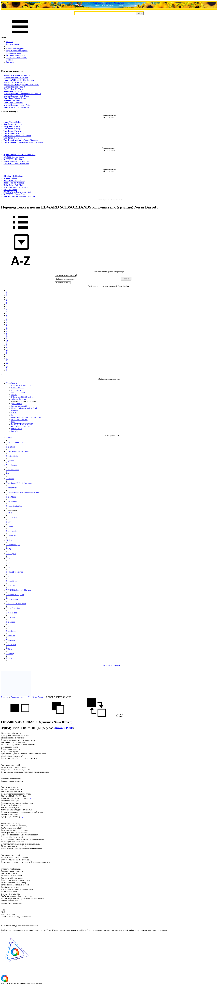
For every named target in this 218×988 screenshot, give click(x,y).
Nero (8, 626)
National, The (11, 613)
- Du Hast (13, 91)
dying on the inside (18, 399)
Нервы (9, 658)
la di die (14, 413)
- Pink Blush (13, 185)
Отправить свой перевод (16, 57)
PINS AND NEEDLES (20, 426)
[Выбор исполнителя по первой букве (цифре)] (20, 269)
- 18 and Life (13, 124)
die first (14, 394)
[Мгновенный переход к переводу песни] (20, 250)
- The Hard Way (19, 80)
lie (12, 415)
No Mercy (10, 654)
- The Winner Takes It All (16, 107)
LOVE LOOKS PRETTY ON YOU (26, 417)
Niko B (9, 513)
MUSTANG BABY (19, 419)
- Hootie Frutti (14, 194)
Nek (7, 563)
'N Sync (9, 540)
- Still (17, 192)
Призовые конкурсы (15, 48)
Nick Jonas (10, 622)
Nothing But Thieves (14, 572)
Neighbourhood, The (14, 442)
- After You (13, 126)
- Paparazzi (13, 103)
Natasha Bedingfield (14, 506)
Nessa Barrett (38, 697)
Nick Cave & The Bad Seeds (17, 451)
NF (7, 474)
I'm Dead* (15, 410)
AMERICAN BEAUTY (21, 385)
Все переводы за (110, 200)
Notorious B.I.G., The (15, 595)
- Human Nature (17, 105)
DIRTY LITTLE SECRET (22, 397)
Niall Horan (11, 631)
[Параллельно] (20, 716)
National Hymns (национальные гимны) (23, 492)
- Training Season (15, 98)
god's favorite (16, 404)
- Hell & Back (16, 187)
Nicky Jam (10, 640)
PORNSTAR (16, 429)
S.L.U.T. (14, 431)
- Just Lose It (13, 100)
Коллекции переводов (15, 55)
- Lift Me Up (13, 133)
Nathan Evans (11, 581)
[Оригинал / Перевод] (97, 716)
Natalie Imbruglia (13, 545)
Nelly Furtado (11, 465)
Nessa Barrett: (11, 383)
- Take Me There (13, 89)
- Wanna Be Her (12, 122)
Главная (9, 42)
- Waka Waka (21, 84)
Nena (8, 567)
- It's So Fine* (16, 161)
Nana (8, 558)
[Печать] (117, 716)
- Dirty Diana (16, 96)
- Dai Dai (17, 75)
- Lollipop (10, 178)
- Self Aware (14, 82)
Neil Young (10, 617)
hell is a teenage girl (19, 406)
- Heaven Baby (20, 155)
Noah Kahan (11, 645)
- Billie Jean (16, 78)
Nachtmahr (10, 635)
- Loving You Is (14, 157)
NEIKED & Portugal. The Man (18, 590)
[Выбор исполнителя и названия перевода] (20, 230)
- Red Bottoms (13, 176)
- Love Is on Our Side (17, 135)
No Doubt (10, 479)
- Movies (14, 180)
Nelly (8, 522)
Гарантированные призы (17, 51)
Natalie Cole (11, 535)
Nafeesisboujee (12, 599)
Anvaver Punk (63, 728)
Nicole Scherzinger (13, 608)
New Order (10, 585)
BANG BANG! (17, 388)
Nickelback (10, 447)
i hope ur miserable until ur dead (24, 408)
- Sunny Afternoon (21, 140)
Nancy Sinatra (11, 531)
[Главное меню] (20, 35)
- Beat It (14, 87)
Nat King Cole (12, 456)
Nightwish (10, 460)
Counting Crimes (18, 392)
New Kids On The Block (16, 604)
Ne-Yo (8, 549)
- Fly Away (13, 131)
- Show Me (13, 138)
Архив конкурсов (13, 53)
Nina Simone (11, 501)
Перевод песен (12, 44)
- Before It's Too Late (19, 196)
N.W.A (9, 649)
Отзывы (9, 60)
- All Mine (23, 142)
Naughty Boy (11, 517)
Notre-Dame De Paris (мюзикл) (19, 483)
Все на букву (111, 665)
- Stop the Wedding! (14, 183)
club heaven (16, 390)
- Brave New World (16, 164)
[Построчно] (58, 716)
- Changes (12, 129)
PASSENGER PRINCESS (22, 424)
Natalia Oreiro (11, 488)
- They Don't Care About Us (22, 94)
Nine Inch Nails (12, 469)
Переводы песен (18, 697)
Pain (13, 422)
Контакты (10, 62)
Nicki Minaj (11, 497)
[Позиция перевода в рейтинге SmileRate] (121, 716)
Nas (7, 576)
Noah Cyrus (11, 554)
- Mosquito (10, 190)
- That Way (13, 159)
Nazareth (9, 526)
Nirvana (9, 438)
